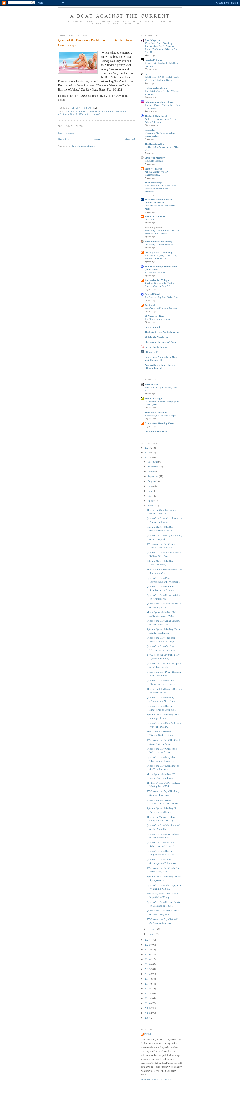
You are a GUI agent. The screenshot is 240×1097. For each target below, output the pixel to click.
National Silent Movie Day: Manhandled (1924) (157, 173)
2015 (147, 978)
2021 (147, 949)
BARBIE (62, 114)
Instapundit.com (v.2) (156, 431)
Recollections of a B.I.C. (155, 272)
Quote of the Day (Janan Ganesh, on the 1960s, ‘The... (163, 622)
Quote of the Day (89, 114)
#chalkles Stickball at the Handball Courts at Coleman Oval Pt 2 (160, 285)
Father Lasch (151, 384)
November (153, 466)
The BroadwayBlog (155, 143)
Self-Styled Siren (153, 168)
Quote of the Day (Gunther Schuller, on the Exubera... (161, 588)
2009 (147, 1008)
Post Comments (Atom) (83, 146)
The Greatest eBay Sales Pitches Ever (161, 297)
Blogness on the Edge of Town (160, 342)
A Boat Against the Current (120, 16)
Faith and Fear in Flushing (158, 241)
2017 (147, 969)
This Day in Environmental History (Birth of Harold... (161, 733)
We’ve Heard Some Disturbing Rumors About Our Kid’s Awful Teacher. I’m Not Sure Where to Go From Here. (161, 48)
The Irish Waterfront (156, 116)
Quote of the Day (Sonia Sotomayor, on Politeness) (161, 861)
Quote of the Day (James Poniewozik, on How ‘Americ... (164, 801)
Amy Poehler (118, 111)
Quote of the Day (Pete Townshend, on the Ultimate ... (163, 579)
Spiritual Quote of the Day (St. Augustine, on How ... (162, 810)
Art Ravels (150, 305)
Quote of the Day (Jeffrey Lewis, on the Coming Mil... (163, 912)
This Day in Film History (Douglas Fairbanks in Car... (164, 690)
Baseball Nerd (152, 294)
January (152, 933)
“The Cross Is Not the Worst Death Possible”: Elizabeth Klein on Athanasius (160, 188)
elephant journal (153, 227)
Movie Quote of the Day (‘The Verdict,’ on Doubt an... (162, 776)
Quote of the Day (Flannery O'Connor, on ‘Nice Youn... (161, 699)
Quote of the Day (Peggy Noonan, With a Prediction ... (164, 673)
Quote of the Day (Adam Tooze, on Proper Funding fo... (164, 520)
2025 (147, 452)
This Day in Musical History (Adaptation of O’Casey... (161, 818)
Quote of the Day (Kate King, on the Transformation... (163, 767)
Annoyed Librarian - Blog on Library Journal (160, 366)
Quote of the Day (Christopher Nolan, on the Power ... (162, 750)
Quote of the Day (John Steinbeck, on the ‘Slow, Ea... (164, 827)
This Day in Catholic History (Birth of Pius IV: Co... (161, 511)
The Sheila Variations (156, 412)
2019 (147, 959)
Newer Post (63, 138)
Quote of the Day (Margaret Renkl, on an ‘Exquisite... (164, 537)
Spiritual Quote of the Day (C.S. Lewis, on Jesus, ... (163, 562)
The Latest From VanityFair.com (162, 332)
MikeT (147, 1034)
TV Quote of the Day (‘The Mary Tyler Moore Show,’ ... (163, 656)
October (152, 471)
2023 (147, 939)
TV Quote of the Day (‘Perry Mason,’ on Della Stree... (161, 545)
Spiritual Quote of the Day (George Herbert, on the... (161, 528)
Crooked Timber (153, 60)
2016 (147, 974)
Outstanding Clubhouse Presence (159, 244)
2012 (147, 993)
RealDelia (150, 129)
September (153, 476)
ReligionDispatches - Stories (159, 101)
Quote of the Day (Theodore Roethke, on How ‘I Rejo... (161, 639)
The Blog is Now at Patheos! (157, 318)
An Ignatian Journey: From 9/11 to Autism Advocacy (160, 120)
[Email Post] (95, 108)
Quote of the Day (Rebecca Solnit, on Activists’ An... (164, 597)
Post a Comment (66, 133)
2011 (147, 998)
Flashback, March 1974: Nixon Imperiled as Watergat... (162, 895)
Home (97, 138)
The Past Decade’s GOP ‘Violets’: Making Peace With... (163, 784)
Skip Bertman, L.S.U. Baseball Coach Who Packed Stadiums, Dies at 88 (161, 79)
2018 (147, 964)
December (153, 461)
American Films (99, 111)
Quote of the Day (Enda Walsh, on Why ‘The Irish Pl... (164, 724)
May (150, 495)
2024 (147, 457)
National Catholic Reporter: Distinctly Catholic (159, 201)
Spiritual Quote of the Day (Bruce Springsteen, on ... (164, 878)
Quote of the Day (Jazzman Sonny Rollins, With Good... (164, 554)
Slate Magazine (153, 40)
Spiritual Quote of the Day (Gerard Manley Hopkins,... (164, 631)
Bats (147, 74)
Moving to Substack (154, 160)
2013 (147, 988)
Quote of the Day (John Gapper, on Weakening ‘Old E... (164, 886)
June (150, 491)
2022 (147, 944)
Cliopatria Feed (153, 352)
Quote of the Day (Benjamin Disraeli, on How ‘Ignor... (161, 682)
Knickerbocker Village (157, 280)
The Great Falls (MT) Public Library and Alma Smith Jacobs (161, 257)
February (152, 929)
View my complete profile (157, 1080)
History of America (155, 216)
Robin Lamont (152, 327)
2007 (147, 1017)
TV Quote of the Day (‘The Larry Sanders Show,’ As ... (163, 793)
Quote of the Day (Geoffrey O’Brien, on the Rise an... (161, 648)
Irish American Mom (156, 88)
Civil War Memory (155, 157)
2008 (147, 1013)
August (151, 481)
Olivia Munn (150, 219)
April (150, 500)
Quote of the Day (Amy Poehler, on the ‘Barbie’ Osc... (163, 835)
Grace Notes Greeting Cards (159, 423)
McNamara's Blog (154, 316)
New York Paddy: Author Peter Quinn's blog (161, 267)
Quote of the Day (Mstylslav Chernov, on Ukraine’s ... (161, 758)
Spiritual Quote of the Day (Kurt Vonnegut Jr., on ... (163, 716)
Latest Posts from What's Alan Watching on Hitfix (161, 358)
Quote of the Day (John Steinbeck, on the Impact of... (164, 605)
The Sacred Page (153, 182)
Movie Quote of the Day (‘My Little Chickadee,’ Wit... (162, 614)
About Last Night (154, 398)
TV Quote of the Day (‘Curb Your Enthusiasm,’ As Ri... (163, 869)
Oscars (72, 114)
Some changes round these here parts (161, 415)
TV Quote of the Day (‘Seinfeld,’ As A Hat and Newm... (163, 921)
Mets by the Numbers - (156, 337)
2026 (147, 447)
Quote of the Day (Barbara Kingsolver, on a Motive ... (161, 852)
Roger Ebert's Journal (156, 347)
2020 (147, 954)
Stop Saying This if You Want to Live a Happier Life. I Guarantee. (161, 232)
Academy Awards (78, 111)
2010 (147, 1003)
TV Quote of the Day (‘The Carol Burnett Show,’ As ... (163, 741)
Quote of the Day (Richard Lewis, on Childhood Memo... (163, 904)
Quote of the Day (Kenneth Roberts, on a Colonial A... (161, 844)
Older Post (129, 138)
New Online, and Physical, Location (161, 308)
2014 (147, 983)
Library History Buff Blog (158, 252)
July (150, 486)
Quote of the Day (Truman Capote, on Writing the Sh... (164, 665)
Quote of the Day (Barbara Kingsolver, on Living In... (161, 707)
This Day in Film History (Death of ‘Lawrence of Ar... (164, 571)
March (151, 505)
